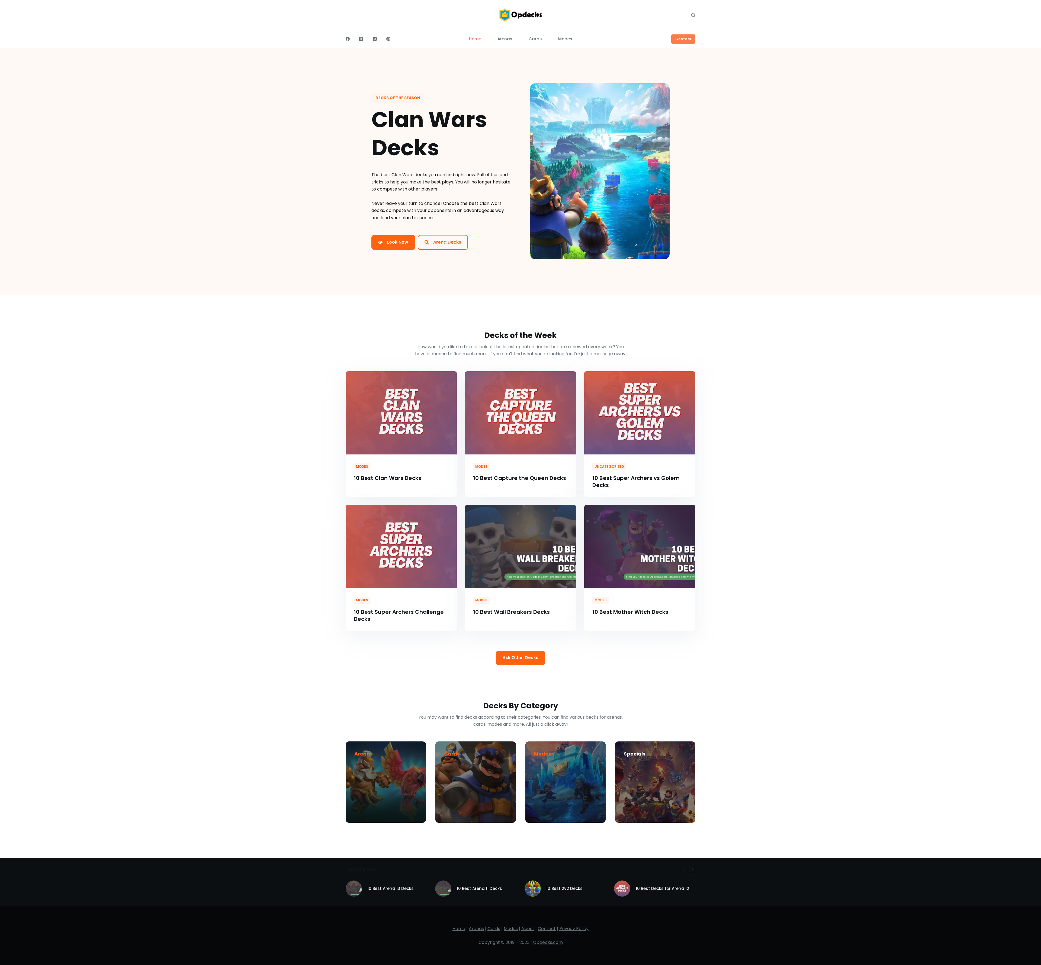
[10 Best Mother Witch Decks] (639, 546)
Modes (362, 466)
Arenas (363, 753)
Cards (452, 753)
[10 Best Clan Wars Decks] (401, 413)
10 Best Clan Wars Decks (387, 478)
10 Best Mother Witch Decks (630, 612)
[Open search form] (693, 15)
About (527, 928)
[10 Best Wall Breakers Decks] (520, 546)
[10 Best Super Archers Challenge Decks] (401, 546)
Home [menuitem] (475, 39)
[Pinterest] (388, 39)
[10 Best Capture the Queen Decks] (520, 413)
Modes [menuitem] (565, 39)
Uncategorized (609, 466)
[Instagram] (375, 39)
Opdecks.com (548, 942)
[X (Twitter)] (361, 39)
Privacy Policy (574, 928)
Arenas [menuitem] (504, 39)
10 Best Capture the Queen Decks (519, 478)
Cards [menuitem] (535, 39)
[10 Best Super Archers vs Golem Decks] (639, 413)
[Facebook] (348, 39)
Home (458, 928)
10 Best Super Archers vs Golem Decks (636, 481)
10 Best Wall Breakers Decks (511, 612)
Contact (683, 38)
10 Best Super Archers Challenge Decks (399, 615)
